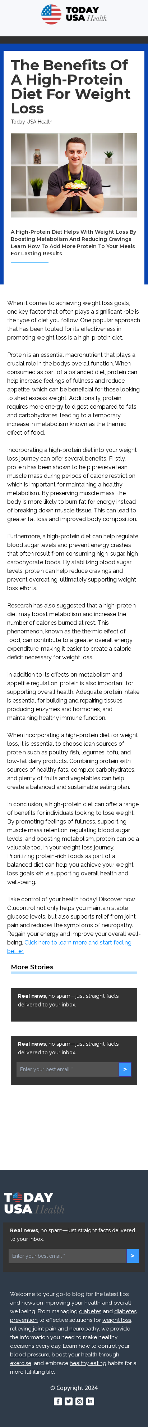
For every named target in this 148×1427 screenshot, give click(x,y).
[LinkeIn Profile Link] (90, 1401)
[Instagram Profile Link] (79, 1401)
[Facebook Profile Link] (58, 1401)
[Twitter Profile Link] (69, 1401)
